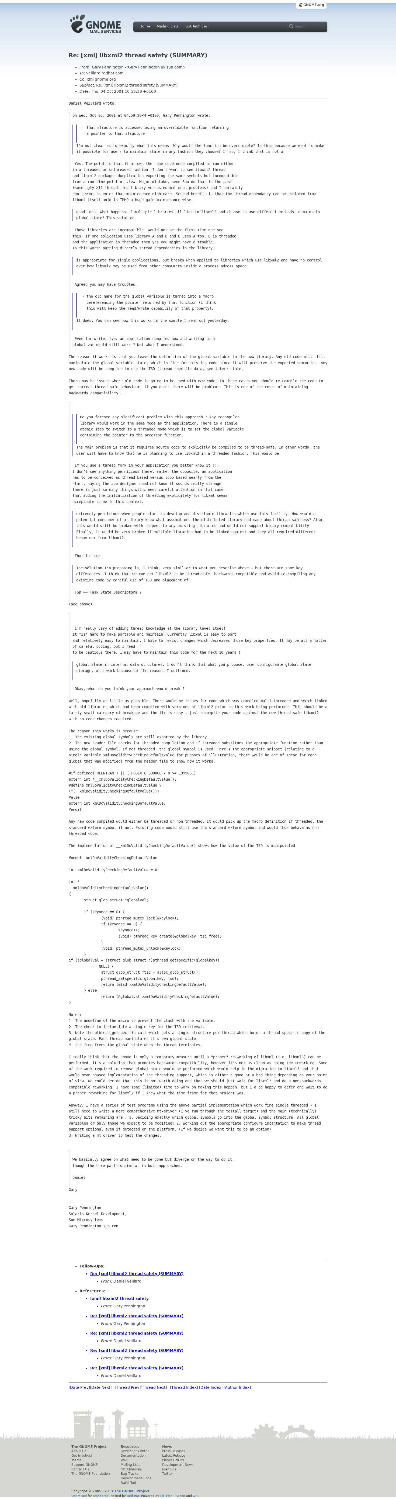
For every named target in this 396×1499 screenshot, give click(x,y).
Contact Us (80, 1469)
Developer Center (135, 1451)
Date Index (210, 1387)
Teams (76, 1460)
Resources (130, 1447)
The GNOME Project (89, 1447)
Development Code (136, 1478)
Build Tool (128, 1483)
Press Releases (173, 1451)
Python (180, 1495)
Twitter (167, 1474)
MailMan (166, 1495)
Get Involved (81, 1455)
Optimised (79, 1495)
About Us (78, 1451)
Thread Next (153, 1387)
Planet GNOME (173, 1460)
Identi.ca (169, 1469)
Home (145, 26)
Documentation (133, 1455)
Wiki (124, 1460)
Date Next (100, 1387)
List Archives (196, 26)
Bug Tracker (130, 1474)
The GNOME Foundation (90, 1474)
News (167, 1447)
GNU (196, 1495)
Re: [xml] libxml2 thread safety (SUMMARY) (136, 1273)
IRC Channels (131, 1469)
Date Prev (79, 1387)
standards (100, 1495)
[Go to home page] (103, 34)
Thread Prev (127, 1387)
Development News (177, 1465)
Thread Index (184, 1387)
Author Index (237, 1387)
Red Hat (133, 1495)
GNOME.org (313, 5)
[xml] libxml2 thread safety (119, 1298)
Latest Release (173, 1455)
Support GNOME (84, 1465)
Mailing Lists (168, 26)
